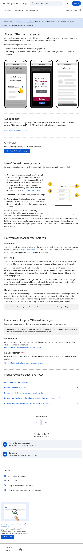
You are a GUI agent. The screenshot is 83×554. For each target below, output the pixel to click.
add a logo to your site (31, 190)
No (46, 423)
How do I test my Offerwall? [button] (15, 388)
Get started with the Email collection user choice (23, 363)
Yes (36, 423)
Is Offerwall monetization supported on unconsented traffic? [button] (27, 403)
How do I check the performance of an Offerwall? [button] (23, 393)
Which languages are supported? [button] (17, 382)
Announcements (32, 10)
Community (19, 10)
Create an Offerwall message (17, 151)
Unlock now (8, 537)
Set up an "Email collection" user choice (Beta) (24, 490)
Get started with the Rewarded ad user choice (22, 347)
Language (9, 547)
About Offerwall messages (17, 476)
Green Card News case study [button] (15, 130)
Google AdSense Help (17, 3)
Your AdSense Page (27, 22)
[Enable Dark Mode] (20, 549)
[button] (3, 3)
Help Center (7, 10)
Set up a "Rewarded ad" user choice (20, 486)
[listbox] (11, 550)
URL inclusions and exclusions (26, 250)
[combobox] (49, 3)
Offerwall (7, 471)
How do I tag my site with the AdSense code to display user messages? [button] (32, 398)
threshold (8, 264)
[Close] (81, 20)
